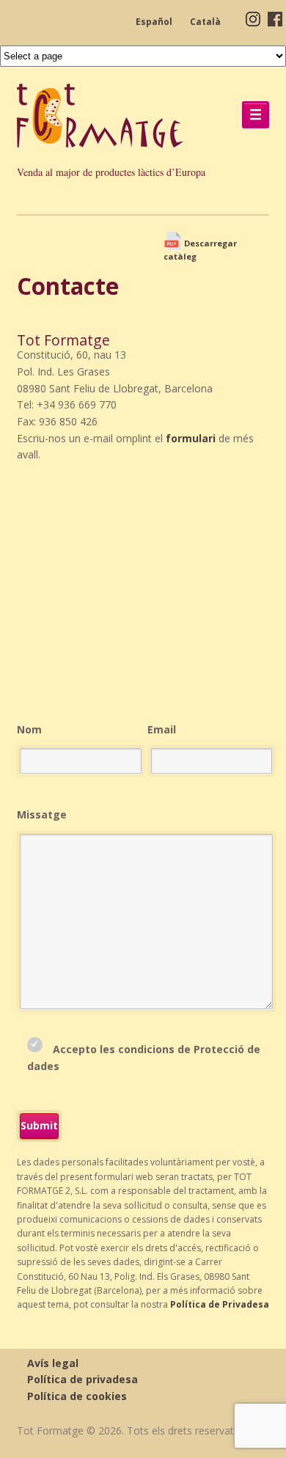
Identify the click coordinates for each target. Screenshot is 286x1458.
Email (161, 729)
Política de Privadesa (219, 1304)
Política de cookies (77, 1396)
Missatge (42, 814)
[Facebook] (275, 18)
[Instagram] (253, 18)
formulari (191, 438)
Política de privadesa (82, 1379)
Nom (29, 729)
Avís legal (52, 1363)
